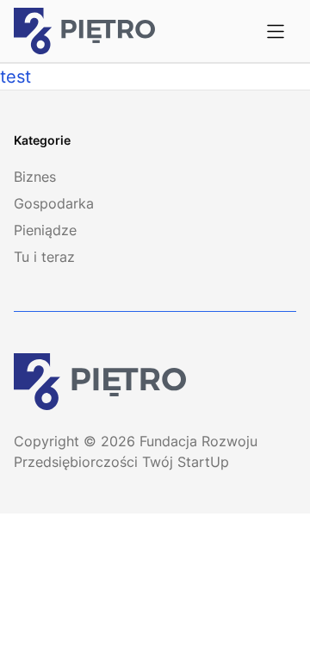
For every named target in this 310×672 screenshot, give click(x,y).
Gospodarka (54, 203)
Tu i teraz (44, 256)
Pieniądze (45, 230)
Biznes (35, 176)
